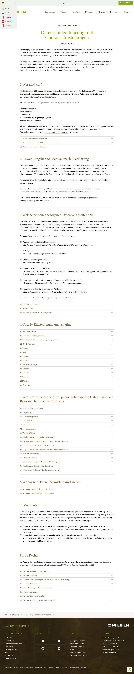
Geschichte (9, 646)
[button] (67, 138)
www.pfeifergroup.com (110, 652)
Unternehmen (50, 12)
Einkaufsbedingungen (78, 652)
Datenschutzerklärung (26, 667)
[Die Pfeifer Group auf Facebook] (43, 641)
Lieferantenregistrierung (78, 655)
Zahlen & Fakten (11, 658)
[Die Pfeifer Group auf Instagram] (43, 648)
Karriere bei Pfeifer (77, 643)
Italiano (8, 17)
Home (28, 615)
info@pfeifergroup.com (110, 649)
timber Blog (9, 638)
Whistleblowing (74, 667)
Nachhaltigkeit (10, 655)
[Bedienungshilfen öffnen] (129, 669)
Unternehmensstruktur (13, 643)
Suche (68, 3)
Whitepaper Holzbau (77, 640)
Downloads (114, 12)
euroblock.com (46, 200)
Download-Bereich (76, 638)
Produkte (64, 12)
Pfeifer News (9, 640)
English (8, 8)
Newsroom (89, 12)
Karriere (102, 12)
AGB (57, 667)
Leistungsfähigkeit (11, 649)
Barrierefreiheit (48, 667)
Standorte (76, 12)
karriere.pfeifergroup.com (87, 197)
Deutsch (8, 3)
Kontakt (126, 12)
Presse (72, 649)
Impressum (38, 667)
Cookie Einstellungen (11, 667)
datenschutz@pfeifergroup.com (38, 117)
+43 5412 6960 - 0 (34, 120)
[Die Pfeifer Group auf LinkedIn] (59, 648)
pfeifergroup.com (70, 197)
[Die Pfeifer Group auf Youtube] (59, 641)
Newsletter (64, 667)
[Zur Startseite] (118, 625)
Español (8, 21)
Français (8, 25)
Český (7, 13)
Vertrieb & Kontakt (76, 646)
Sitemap (83, 667)
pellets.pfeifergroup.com (29, 200)
